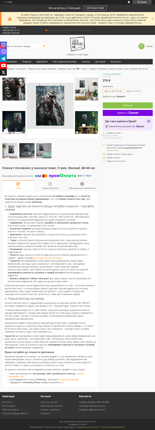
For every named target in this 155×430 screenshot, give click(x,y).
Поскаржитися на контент (87, 427)
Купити (128, 105)
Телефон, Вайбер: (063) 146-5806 (94, 402)
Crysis (84, 68)
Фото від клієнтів (42, 257)
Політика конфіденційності (15, 413)
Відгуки (59, 257)
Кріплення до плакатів (51, 405)
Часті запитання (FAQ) (65, 61)
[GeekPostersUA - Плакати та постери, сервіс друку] (77, 44)
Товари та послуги (16, 68)
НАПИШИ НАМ (95, 8)
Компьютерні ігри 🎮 (68, 68)
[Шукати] (44, 46)
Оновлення (11, 61)
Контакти (115, 61)
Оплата (86, 61)
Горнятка (45, 413)
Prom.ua (92, 421)
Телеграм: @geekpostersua (92, 405)
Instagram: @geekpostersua (92, 409)
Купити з (122, 112)
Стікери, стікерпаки (50, 409)
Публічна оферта (10, 409)
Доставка (100, 61)
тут (63, 382)
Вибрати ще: (114, 96)
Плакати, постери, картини (42, 68)
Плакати (26, 61)
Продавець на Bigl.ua (77, 424)
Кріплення (41, 61)
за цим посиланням (68, 379)
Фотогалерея (8, 405)
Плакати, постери (49, 402)
